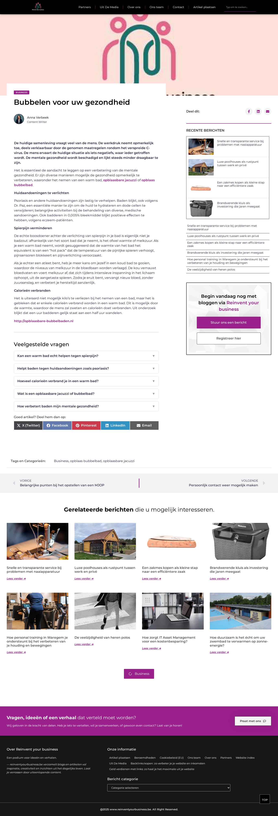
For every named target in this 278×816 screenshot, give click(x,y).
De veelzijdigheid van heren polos (211, 269)
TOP (265, 799)
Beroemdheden (145, 757)
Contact (178, 7)
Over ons (134, 7)
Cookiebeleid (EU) (172, 757)
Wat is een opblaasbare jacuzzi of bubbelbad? (86, 394)
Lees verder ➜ (16, 578)
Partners (85, 7)
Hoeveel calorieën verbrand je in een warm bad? (86, 381)
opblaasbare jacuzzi (120, 180)
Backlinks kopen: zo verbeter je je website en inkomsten (168, 763)
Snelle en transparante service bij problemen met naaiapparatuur (240, 142)
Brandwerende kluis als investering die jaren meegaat (238, 204)
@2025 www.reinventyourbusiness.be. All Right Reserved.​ (139, 809)
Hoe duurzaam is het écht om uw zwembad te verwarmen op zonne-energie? (239, 641)
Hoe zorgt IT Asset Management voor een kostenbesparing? (169, 639)
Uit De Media (109, 7)
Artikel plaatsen (204, 7)
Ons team (157, 7)
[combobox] (240, 7)
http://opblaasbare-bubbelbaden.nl (43, 321)
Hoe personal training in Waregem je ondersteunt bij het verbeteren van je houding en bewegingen (227, 261)
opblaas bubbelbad (86, 461)
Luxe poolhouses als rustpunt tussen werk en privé (238, 163)
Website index (245, 757)
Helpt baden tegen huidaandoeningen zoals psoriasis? (86, 368)
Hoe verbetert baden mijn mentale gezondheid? (86, 406)
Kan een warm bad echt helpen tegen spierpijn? (86, 356)
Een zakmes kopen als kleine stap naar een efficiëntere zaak (240, 184)
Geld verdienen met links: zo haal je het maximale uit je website (151, 769)
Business (21, 92)
